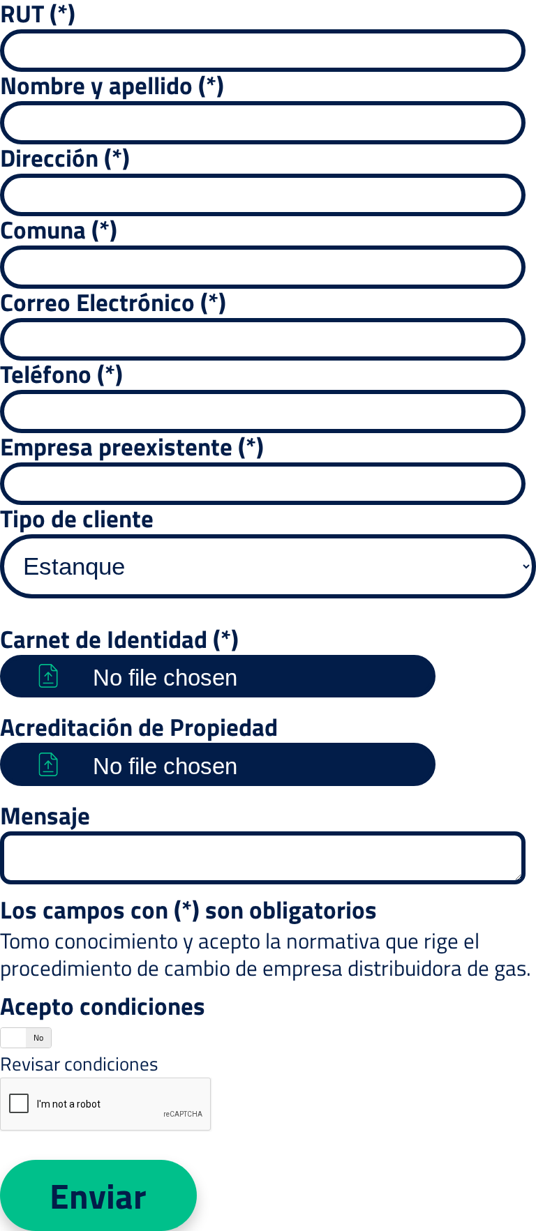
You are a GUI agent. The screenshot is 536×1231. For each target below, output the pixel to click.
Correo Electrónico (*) (113, 302)
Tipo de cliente (77, 518)
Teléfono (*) (61, 374)
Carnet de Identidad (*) (119, 639)
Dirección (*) (65, 157)
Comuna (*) (58, 229)
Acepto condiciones (102, 1005)
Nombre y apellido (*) (112, 85)
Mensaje (45, 815)
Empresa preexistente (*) (132, 446)
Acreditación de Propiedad (139, 726)
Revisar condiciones (79, 1064)
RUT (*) (37, 13)
